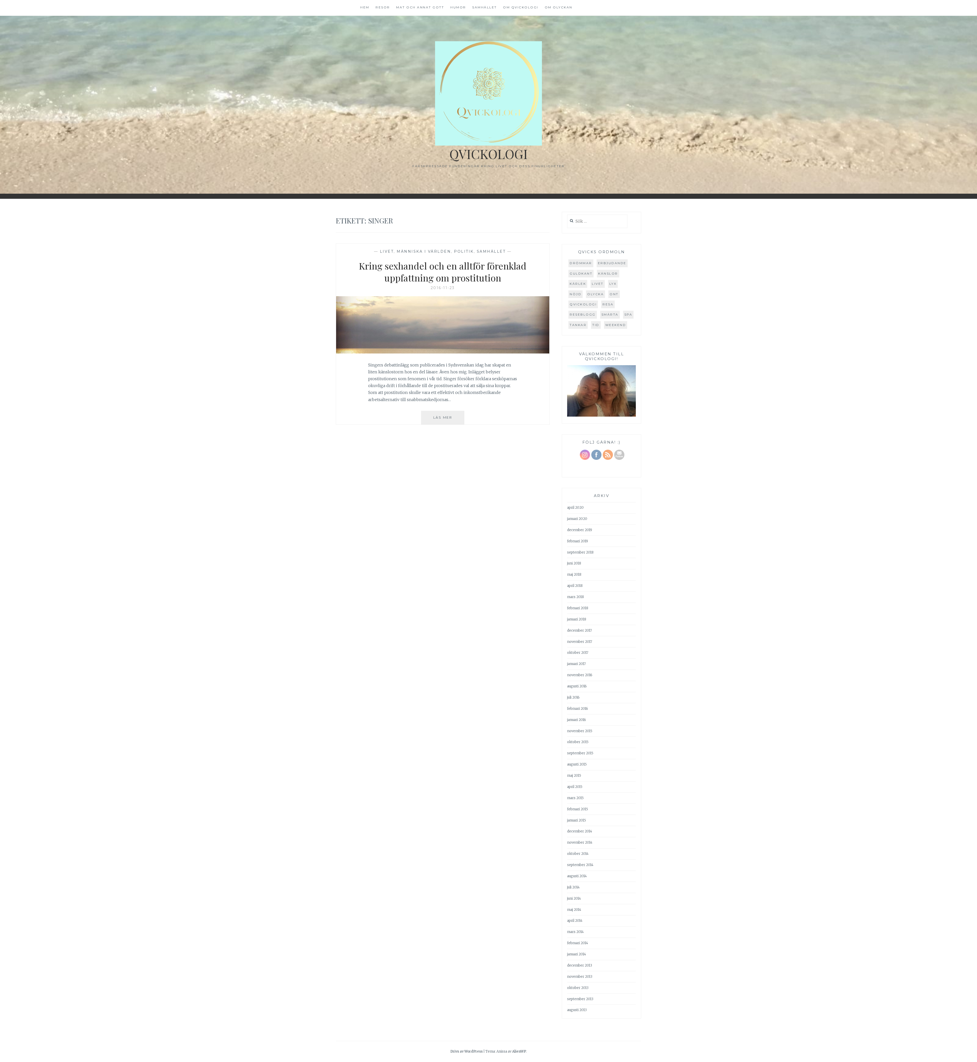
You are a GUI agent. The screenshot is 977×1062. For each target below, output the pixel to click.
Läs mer (448, 419)
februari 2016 (577, 708)
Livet (387, 251)
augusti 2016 (577, 686)
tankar (578, 325)
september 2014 (580, 865)
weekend (615, 325)
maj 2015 (574, 775)
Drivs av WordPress (466, 1051)
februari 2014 (577, 943)
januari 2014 (576, 954)
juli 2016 (573, 697)
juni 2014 (574, 898)
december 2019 (579, 530)
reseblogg (583, 314)
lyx (613, 284)
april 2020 (575, 507)
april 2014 (574, 920)
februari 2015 (577, 809)
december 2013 (579, 965)
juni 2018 (574, 563)
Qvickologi (488, 153)
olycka (595, 294)
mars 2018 (575, 597)
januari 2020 (577, 519)
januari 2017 (576, 664)
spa (628, 314)
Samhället (484, 7)
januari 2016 (576, 720)
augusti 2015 (577, 764)
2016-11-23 (443, 288)
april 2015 (574, 787)
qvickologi (583, 304)
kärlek (578, 284)
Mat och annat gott (420, 7)
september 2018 (580, 552)
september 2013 (580, 999)
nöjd (575, 294)
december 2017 (579, 630)
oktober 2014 (577, 854)
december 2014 (579, 831)
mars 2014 (575, 932)
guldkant (581, 273)
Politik (464, 251)
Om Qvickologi (520, 7)
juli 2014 (573, 887)
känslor (608, 273)
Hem (364, 7)
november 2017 (579, 642)
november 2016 (579, 675)
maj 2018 (574, 574)
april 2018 (575, 586)
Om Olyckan (558, 7)
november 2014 (579, 842)
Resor (383, 7)
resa (607, 304)
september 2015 (580, 753)
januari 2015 (576, 820)
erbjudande (612, 263)
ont (614, 294)
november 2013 (579, 976)
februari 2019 (577, 541)
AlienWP (519, 1051)
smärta (610, 314)
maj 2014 (574, 910)
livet (598, 284)
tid (595, 325)
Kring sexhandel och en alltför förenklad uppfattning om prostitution (442, 272)
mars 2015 (575, 798)
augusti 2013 (577, 1010)
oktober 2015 (577, 742)
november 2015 (579, 731)
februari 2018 (577, 608)
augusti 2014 (577, 876)
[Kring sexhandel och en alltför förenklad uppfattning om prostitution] (442, 352)
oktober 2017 (577, 652)
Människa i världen (424, 251)
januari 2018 (576, 619)
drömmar (581, 263)
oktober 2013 (577, 988)
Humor (458, 7)
